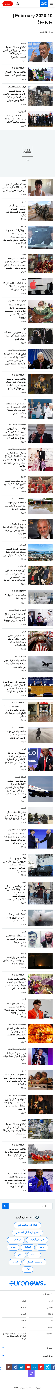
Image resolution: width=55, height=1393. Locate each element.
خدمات (50, 1348)
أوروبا (50, 1301)
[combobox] (27, 1206)
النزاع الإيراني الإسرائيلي (27, 1225)
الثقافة (23, 1320)
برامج (24, 1327)
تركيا (27, 1269)
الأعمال (50, 1308)
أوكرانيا (34, 1254)
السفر (51, 1320)
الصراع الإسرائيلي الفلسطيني (27, 1232)
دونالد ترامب (16, 1240)
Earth (23, 1308)
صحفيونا (49, 1333)
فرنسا (42, 1247)
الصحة (23, 1314)
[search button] (5, 1206)
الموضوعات (48, 1294)
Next (50, 1314)
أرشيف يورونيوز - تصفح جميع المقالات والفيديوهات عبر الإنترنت (14, 1336)
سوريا (13, 1247)
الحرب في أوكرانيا (37, 1240)
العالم (24, 1301)
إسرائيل (27, 1247)
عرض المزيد (48, 1356)
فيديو (50, 1327)
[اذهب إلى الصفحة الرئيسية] (44, 3)
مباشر (7, 3)
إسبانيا (15, 1262)
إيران (20, 1254)
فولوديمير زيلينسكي (34, 1262)
